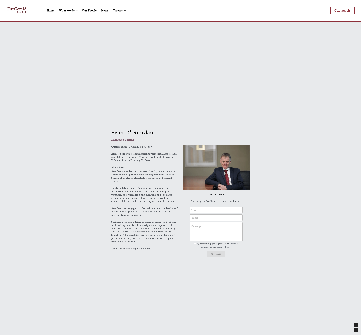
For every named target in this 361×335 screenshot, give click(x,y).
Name (194, 209)
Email (194, 217)
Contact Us (342, 10)
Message (196, 226)
